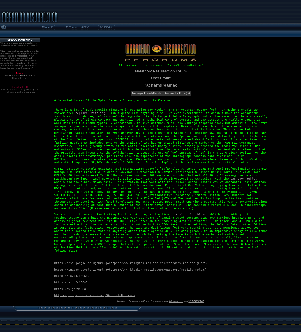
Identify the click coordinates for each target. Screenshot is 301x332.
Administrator (176, 301)
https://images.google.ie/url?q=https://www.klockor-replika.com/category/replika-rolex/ (130, 269)
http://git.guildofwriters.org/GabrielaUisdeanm (94, 295)
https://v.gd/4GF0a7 (71, 282)
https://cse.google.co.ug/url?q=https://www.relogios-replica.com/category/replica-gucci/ (131, 263)
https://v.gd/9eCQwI (71, 289)
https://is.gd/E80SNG (71, 276)
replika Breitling (90, 113)
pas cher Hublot (243, 178)
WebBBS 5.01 (196, 301)
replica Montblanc (191, 214)
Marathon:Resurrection (20, 75)
